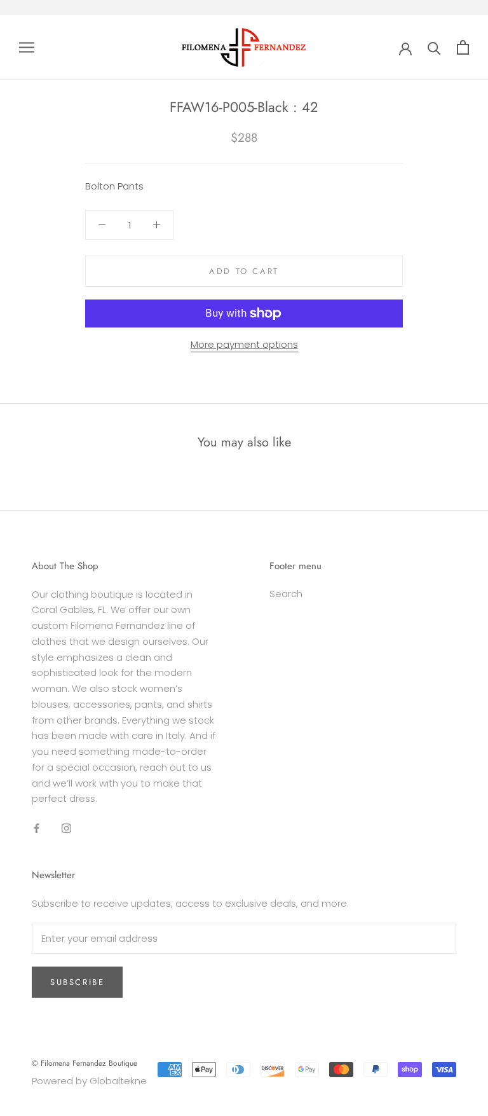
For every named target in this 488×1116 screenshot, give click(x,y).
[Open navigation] (26, 47)
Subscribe (77, 982)
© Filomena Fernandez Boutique (84, 1063)
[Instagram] (66, 828)
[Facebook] (36, 828)
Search (285, 593)
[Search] (434, 47)
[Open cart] (463, 47)
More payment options (244, 344)
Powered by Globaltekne (89, 1080)
